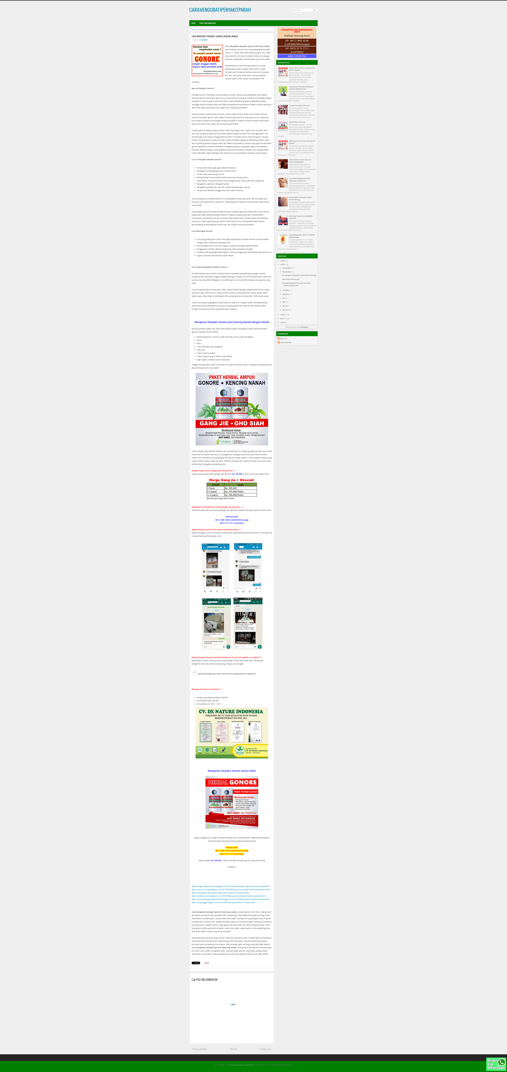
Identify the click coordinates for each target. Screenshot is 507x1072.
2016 (282, 322)
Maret (285, 306)
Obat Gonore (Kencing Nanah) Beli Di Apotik (302, 69)
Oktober (286, 290)
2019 (282, 264)
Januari (285, 310)
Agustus (286, 294)
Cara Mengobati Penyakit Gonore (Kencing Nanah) (215, 36)
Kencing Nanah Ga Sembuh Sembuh (301, 217)
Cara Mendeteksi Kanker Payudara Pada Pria (299, 179)
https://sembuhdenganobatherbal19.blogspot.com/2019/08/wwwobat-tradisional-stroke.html (231, 899)
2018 (282, 314)
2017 (282, 318)
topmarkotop (285, 342)
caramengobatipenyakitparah (220, 9)
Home (193, 23)
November (287, 272)
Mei (284, 302)
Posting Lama (265, 1049)
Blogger (304, 327)
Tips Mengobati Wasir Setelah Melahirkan (302, 236)
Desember (287, 268)
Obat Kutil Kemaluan (291, 279)
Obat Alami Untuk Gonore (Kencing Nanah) (300, 160)
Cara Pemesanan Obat (207, 23)
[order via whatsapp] (496, 1070)
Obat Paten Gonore (297, 122)
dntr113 (283, 338)
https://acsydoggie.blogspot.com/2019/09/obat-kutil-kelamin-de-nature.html (223, 902)
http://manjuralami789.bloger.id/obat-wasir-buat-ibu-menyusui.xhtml (220, 893)
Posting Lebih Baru (199, 1049)
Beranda (233, 1049)
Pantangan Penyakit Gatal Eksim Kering (300, 198)
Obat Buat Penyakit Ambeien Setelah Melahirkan (301, 87)
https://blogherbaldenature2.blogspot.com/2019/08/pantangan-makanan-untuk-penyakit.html (231, 886)
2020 (282, 261)
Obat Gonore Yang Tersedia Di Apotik (302, 142)
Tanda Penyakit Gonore (299, 105)
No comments (203, 40)
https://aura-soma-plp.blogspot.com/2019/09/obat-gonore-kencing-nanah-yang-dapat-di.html (231, 889)
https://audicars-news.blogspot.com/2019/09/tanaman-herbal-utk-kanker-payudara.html (228, 896)
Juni (284, 298)
